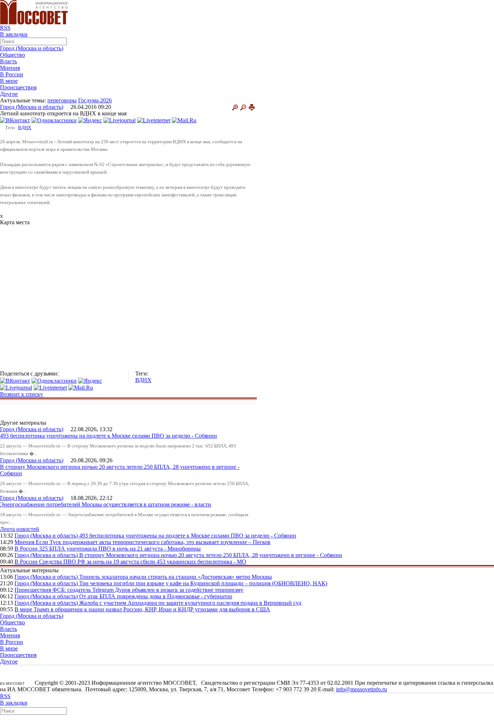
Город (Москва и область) (31, 48)
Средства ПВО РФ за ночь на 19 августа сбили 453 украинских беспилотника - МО (142, 562)
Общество (12, 55)
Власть (8, 61)
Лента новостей (19, 529)
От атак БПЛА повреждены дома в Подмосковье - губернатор (155, 596)
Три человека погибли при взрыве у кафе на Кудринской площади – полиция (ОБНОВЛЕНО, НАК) (203, 583)
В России (11, 74)
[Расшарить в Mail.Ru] (184, 120)
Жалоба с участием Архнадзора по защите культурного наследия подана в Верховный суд (190, 603)
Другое (9, 94)
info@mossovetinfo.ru (361, 689)
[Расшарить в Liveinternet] (153, 120)
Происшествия (18, 87)
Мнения (10, 68)
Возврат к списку (21, 394)
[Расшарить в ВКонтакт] (15, 120)
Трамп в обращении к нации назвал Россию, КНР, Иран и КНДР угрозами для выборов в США (152, 609)
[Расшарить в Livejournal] (119, 120)
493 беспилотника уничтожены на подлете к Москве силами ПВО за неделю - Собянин (108, 436)
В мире (9, 81)
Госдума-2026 (95, 100)
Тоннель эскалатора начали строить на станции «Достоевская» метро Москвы (175, 577)
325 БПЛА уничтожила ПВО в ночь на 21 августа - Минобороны (120, 548)
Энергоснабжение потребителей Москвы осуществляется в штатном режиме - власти (105, 504)
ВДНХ (24, 127)
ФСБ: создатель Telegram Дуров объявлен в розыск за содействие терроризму (147, 590)
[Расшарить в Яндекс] (90, 120)
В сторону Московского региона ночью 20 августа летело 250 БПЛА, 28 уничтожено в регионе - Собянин (210, 555)
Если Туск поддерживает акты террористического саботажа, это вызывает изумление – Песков (153, 542)
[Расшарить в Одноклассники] (54, 120)
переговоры (62, 100)
